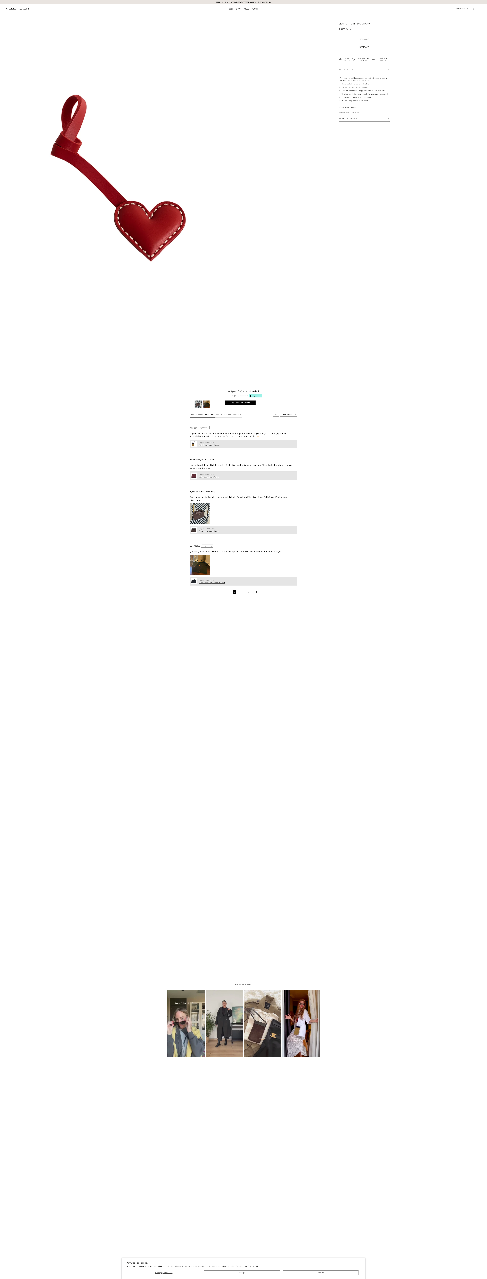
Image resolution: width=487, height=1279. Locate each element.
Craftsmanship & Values (349, 113)
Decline (320, 1273)
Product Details (346, 70)
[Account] (473, 9)
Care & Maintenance (347, 107)
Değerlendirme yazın (240, 402)
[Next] (316, 1020)
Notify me (364, 47)
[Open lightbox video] (186, 1023)
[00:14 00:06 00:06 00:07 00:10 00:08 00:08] (243, 1023)
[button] (194, 444)
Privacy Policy (254, 1266)
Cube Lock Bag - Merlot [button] (209, 477)
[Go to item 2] (206, 404)
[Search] (468, 9)
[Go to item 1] (198, 404)
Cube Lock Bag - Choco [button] (209, 531)
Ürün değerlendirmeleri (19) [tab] (202, 414)
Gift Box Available (349, 118)
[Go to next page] (257, 592)
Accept (242, 1273)
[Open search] (276, 414)
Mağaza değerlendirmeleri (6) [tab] (228, 414)
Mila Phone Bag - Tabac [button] (209, 445)
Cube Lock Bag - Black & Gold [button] (212, 582)
